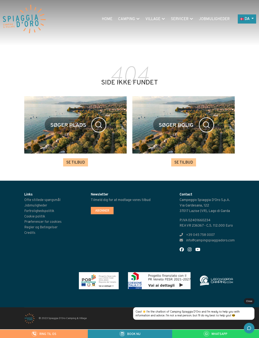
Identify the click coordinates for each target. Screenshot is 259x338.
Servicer (179, 19)
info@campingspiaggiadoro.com (210, 240)
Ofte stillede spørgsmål (42, 200)
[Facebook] (183, 250)
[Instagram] (191, 250)
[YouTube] (199, 250)
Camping (126, 19)
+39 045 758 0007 (200, 235)
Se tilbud (75, 162)
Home (107, 19)
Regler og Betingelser (41, 227)
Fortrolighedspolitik (39, 211)
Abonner (102, 211)
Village (152, 19)
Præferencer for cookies (43, 222)
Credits (29, 233)
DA (247, 19)
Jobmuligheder (214, 19)
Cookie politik (34, 216)
